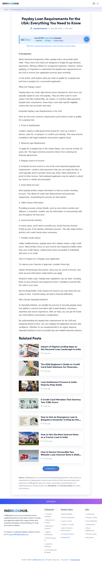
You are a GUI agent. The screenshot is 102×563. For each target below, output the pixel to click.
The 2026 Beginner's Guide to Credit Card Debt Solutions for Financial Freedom (60, 367)
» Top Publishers (91, 521)
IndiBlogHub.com (38, 560)
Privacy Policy (67, 486)
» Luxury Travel (66, 521)
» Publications (90, 524)
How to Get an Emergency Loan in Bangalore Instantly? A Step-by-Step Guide (60, 420)
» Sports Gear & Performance (67, 529)
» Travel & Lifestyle (48, 515)
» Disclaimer (89, 537)
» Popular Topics (91, 517)
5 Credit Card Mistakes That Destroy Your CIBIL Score (61, 401)
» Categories (90, 514)
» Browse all (65, 537)
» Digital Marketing (48, 533)
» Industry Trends (67, 524)
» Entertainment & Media (50, 551)
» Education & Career (49, 521)
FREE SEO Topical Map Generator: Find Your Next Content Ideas (51, 46)
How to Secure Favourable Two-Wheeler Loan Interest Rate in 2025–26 (60, 455)
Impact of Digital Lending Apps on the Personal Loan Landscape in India (61, 348)
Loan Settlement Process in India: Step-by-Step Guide (59, 383)
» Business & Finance (48, 527)
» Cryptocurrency (67, 534)
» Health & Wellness (48, 545)
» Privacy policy (91, 534)
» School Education (68, 517)
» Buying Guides (66, 514)
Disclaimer (52, 486)
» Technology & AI (50, 539)
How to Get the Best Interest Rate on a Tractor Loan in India (59, 436)
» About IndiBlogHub (89, 529)
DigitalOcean (75, 560)
